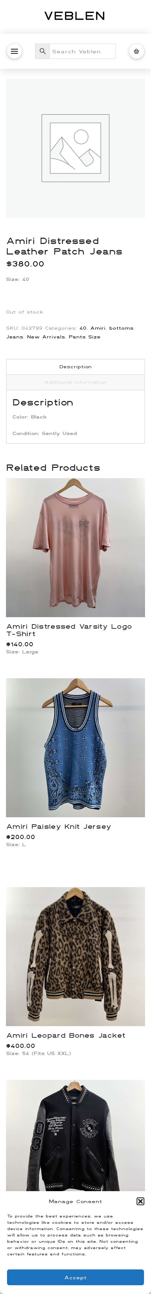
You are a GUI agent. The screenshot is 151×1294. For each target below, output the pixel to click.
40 (82, 328)
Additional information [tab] (75, 382)
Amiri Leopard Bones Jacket (65, 1035)
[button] (140, 1201)
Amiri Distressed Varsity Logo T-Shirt (69, 630)
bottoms (121, 328)
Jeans (14, 336)
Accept (75, 1277)
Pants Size (84, 336)
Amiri (97, 328)
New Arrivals (46, 336)
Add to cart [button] (78, 604)
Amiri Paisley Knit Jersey (58, 826)
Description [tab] (75, 366)
